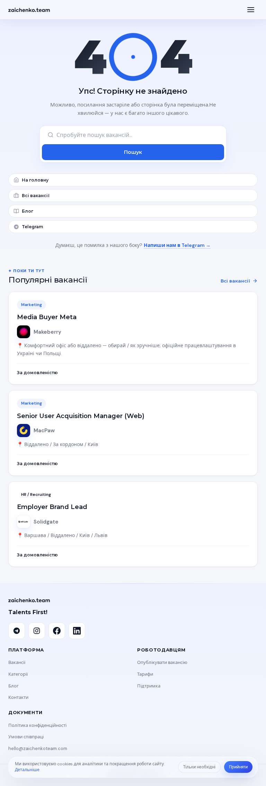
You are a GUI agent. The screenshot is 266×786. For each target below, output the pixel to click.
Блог (13, 686)
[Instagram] (36, 630)
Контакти (18, 697)
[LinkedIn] (77, 630)
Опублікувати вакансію (162, 662)
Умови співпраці (26, 737)
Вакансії (16, 662)
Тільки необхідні (199, 767)
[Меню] (251, 10)
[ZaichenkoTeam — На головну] (29, 10)
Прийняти (238, 767)
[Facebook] (56, 630)
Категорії (18, 674)
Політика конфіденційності (37, 725)
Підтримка (148, 686)
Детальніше (27, 770)
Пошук (133, 152)
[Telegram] (16, 630)
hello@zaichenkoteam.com (37, 748)
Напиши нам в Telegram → (177, 245)
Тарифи (145, 674)
